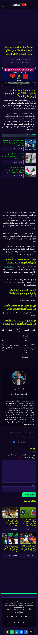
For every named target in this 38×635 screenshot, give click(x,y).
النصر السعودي (14, 432)
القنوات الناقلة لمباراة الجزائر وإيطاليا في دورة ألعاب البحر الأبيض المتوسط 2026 (13, 156)
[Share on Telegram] (17, 632)
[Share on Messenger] (21, 632)
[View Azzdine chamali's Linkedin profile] (14, 389)
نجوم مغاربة (15, 609)
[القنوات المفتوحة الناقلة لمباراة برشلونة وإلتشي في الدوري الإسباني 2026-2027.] (28, 538)
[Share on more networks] (7, 632)
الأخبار (15, 42)
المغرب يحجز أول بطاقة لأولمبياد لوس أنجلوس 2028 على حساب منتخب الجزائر (11, 549)
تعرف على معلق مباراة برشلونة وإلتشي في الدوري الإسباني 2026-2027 (11, 523)
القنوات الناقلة (29, 432)
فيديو (9, 609)
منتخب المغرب (13, 436)
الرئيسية (20, 42)
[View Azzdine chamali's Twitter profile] (19, 389)
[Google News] (19, 442)
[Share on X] (31, 632)
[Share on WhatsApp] (12, 632)
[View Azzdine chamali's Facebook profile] (23, 389)
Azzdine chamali (15, 59)
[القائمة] (3, 6)
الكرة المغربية (19, 612)
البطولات (23, 609)
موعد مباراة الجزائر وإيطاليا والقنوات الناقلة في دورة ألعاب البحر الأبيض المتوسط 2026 (14, 170)
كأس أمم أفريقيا (8, 266)
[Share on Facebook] (26, 632)
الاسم (34, 484)
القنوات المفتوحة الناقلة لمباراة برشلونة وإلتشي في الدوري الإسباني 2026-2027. (28, 549)
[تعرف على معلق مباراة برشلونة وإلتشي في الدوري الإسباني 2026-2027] (10, 512)
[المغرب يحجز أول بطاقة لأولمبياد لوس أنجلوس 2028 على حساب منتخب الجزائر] (10, 538)
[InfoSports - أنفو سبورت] (19, 4)
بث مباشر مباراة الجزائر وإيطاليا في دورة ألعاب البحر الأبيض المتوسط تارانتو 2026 (13, 143)
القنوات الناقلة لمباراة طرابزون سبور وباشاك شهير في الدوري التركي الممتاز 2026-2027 (28, 523)
